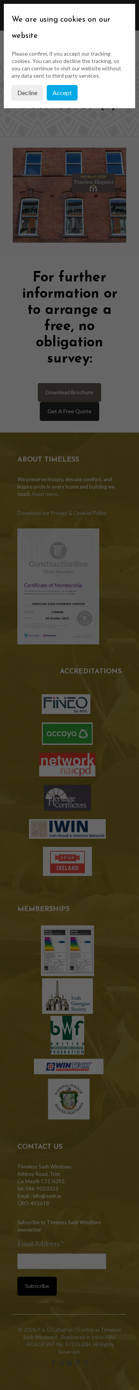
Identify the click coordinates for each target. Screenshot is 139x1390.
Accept (62, 92)
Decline (27, 92)
